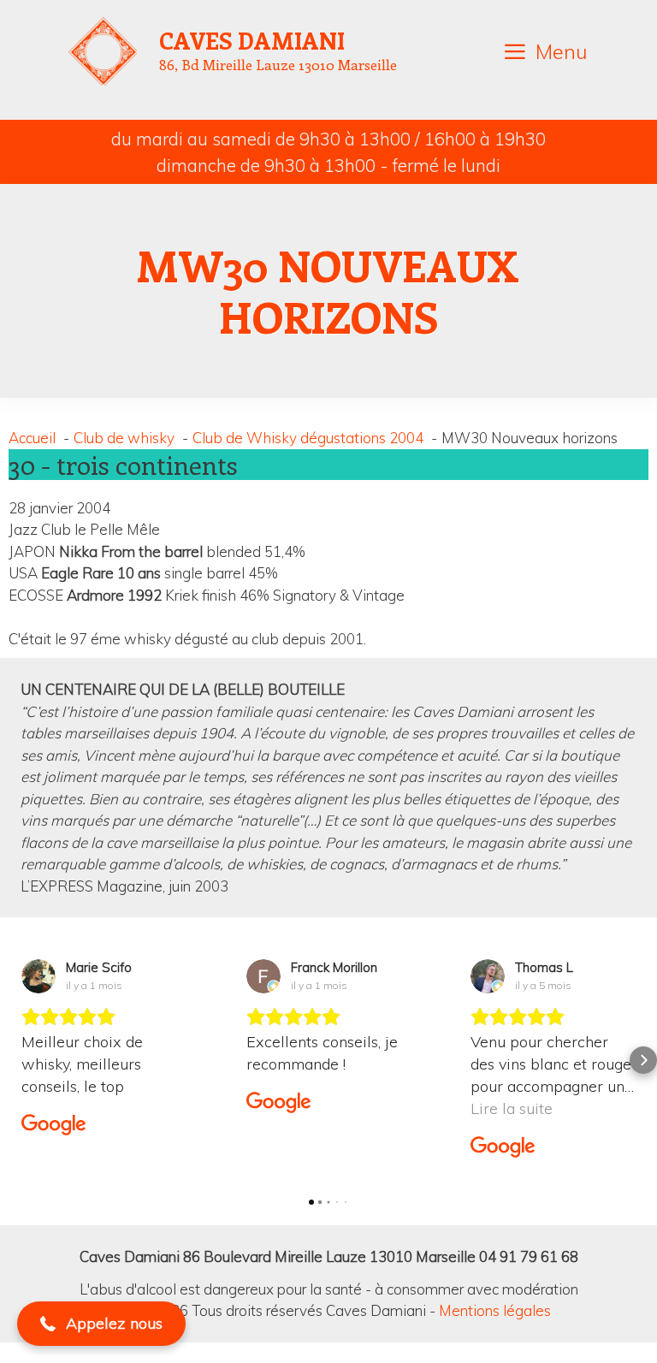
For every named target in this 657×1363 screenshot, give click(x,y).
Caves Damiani (252, 40)
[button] (13, 1060)
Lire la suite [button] (512, 1108)
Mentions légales (495, 1310)
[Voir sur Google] (38, 976)
